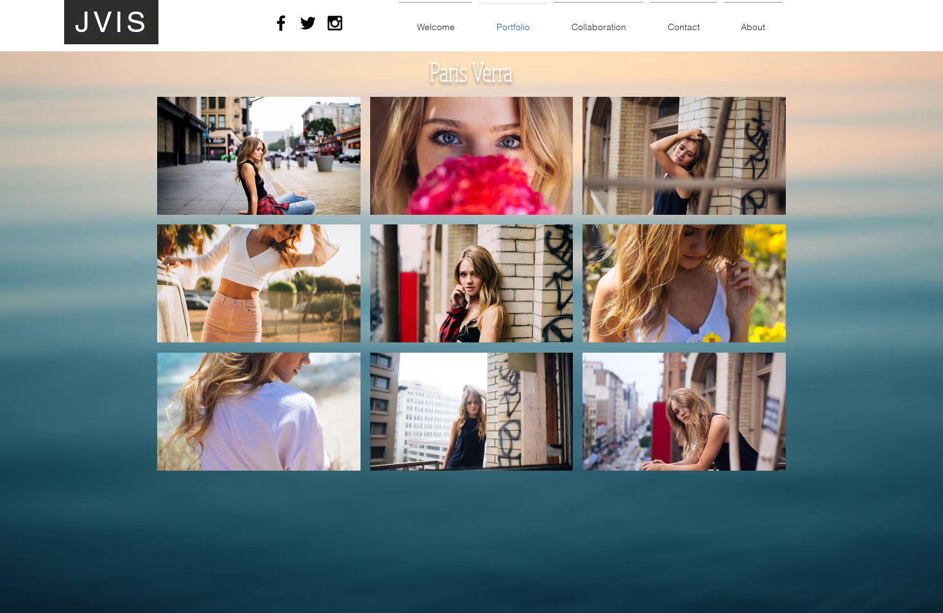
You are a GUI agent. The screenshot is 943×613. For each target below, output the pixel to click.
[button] (259, 156)
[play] (759, 460)
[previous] (184, 295)
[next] (758, 295)
